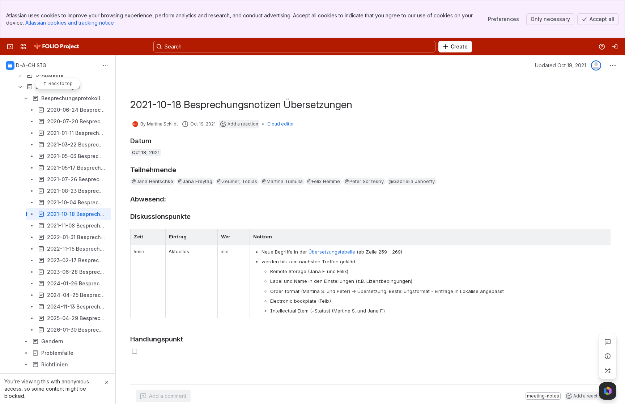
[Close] (106, 382)
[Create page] (607, 371)
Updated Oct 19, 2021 (560, 65)
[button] (152, 181)
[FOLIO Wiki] (56, 46)
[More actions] (105, 65)
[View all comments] (607, 342)
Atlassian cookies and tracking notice (69, 23)
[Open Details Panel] (607, 356)
